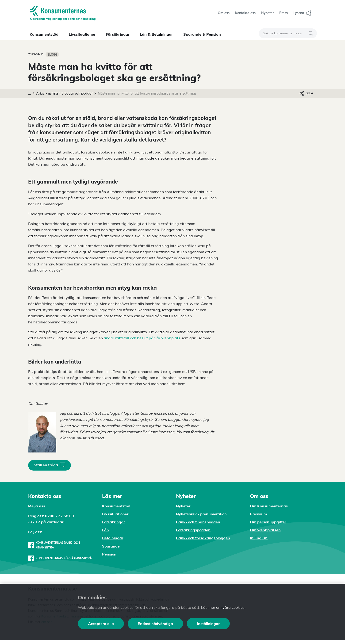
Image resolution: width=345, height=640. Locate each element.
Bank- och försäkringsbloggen (203, 538)
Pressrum (258, 514)
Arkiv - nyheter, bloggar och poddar (64, 93)
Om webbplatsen (265, 530)
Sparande (111, 546)
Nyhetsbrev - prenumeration (201, 514)
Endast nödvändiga (155, 623)
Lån (105, 530)
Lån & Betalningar (156, 34)
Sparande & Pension (202, 34)
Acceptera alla (101, 623)
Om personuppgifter (268, 522)
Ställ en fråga (46, 465)
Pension (109, 554)
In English (259, 538)
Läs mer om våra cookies (223, 607)
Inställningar (208, 623)
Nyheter (183, 506)
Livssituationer (82, 34)
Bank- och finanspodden (198, 522)
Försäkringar (118, 34)
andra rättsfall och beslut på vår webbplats (142, 338)
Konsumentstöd (44, 34)
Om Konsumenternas (269, 506)
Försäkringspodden (193, 530)
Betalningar (112, 538)
